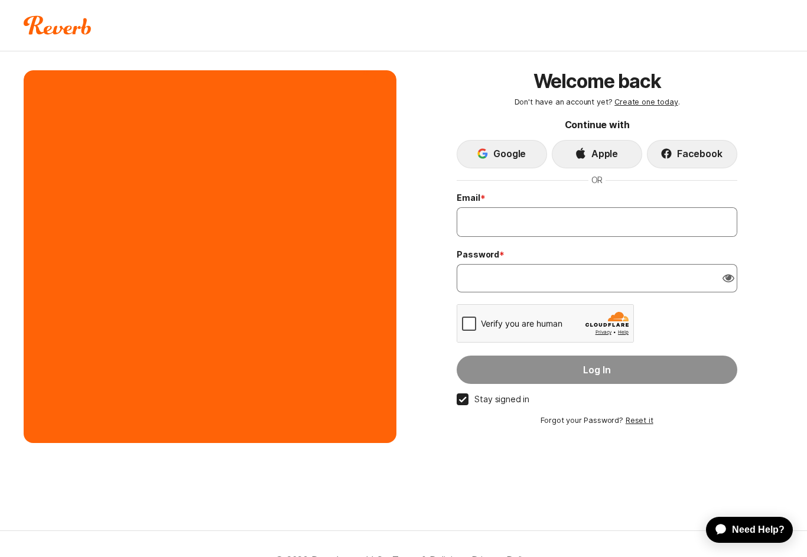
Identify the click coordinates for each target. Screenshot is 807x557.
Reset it (639, 420)
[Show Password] (728, 278)
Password (478, 254)
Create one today (646, 101)
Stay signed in (501, 399)
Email (468, 198)
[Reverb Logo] (58, 25)
